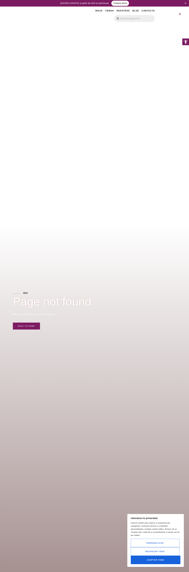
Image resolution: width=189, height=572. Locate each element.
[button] (185, 42)
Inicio (98, 11)
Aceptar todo (155, 560)
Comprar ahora (120, 3)
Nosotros (123, 11)
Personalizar (155, 543)
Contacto (148, 11)
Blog (135, 11)
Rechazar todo (155, 551)
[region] (155, 540)
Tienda (109, 11)
